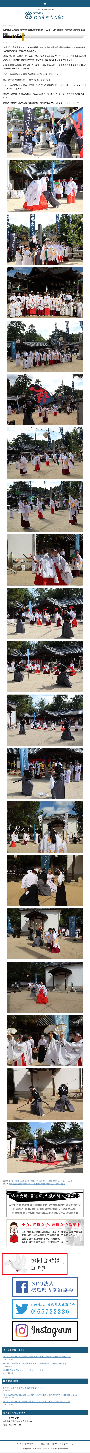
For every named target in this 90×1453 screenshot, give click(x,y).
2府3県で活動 (28, 1444)
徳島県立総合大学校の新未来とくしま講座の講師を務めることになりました (37, 1184)
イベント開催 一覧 (42, 1444)
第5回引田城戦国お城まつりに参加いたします (23, 1370)
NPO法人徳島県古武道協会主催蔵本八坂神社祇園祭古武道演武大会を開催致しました (40, 1395)
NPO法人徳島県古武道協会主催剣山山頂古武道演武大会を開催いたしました (36, 1402)
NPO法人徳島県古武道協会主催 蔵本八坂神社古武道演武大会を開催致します (37, 1357)
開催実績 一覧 (56, 1444)
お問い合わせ (68, 1444)
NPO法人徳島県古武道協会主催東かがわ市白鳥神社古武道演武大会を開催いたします (40, 1181)
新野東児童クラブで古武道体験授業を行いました (24, 1388)
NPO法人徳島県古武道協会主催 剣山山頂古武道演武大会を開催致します (35, 1363)
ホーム (19, 1444)
